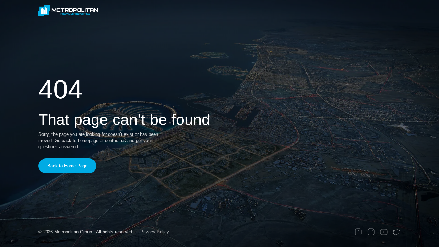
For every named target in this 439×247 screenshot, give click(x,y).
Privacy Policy (154, 231)
